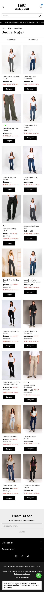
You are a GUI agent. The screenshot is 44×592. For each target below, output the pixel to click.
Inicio (4, 28)
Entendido (8, 587)
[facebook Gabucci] (22, 556)
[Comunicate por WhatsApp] (39, 575)
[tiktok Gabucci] (28, 556)
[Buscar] (39, 15)
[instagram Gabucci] (16, 556)
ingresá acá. (38, 571)
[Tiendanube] (22, 577)
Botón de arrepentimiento (22, 574)
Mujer (10, 28)
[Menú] (4, 7)
